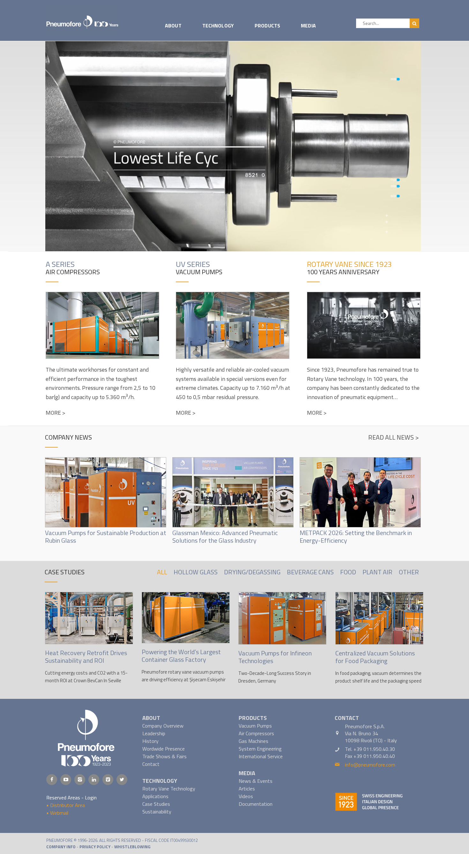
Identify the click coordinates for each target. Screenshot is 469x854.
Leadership (153, 733)
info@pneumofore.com (370, 764)
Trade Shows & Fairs (164, 756)
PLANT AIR (377, 572)
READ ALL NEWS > (393, 437)
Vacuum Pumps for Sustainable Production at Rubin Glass (105, 536)
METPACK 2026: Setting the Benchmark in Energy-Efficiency (356, 536)
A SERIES (60, 264)
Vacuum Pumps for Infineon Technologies (275, 657)
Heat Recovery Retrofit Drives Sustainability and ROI (86, 656)
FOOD (348, 572)
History (150, 741)
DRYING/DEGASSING (252, 572)
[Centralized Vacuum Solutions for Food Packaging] (379, 618)
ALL (162, 572)
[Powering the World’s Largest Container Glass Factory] (185, 617)
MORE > (55, 412)
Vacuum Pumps (255, 725)
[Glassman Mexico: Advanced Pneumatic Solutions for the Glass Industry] (233, 493)
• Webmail (57, 813)
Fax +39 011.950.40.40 (370, 756)
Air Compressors (256, 733)
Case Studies (156, 804)
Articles (247, 788)
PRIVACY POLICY (94, 846)
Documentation (255, 804)
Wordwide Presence (163, 748)
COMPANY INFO (61, 846)
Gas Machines (253, 741)
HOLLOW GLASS (196, 572)
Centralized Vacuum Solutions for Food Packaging (375, 657)
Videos (246, 796)
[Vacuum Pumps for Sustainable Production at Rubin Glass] (105, 493)
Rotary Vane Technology (168, 788)
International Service (261, 756)
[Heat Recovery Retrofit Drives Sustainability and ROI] (89, 618)
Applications (155, 796)
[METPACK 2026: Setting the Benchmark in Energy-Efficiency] (360, 493)
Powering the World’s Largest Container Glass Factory (181, 655)
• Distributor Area (65, 805)
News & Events (255, 781)
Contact (151, 764)
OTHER (409, 572)
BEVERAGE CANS (310, 572)
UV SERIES (193, 264)
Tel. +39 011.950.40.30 (370, 749)
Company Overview (162, 725)
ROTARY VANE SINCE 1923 (349, 264)
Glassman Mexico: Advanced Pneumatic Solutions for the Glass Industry (225, 536)
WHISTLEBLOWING (132, 846)
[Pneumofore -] (83, 20)
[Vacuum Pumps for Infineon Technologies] (282, 618)
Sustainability (156, 811)
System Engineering (260, 748)
